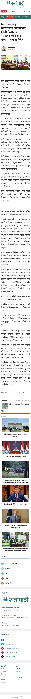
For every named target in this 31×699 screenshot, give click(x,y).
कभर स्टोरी (10, 17)
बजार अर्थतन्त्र (25, 17)
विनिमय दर (3, 671)
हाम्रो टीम (17, 680)
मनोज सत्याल (11, 48)
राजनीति (17, 17)
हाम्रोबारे (3, 680)
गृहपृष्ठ (2, 669)
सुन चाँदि (3, 677)
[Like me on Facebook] (4, 51)
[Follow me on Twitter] (6, 50)
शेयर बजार (3, 674)
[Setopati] (15, 599)
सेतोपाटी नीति (4, 683)
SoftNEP (17, 698)
